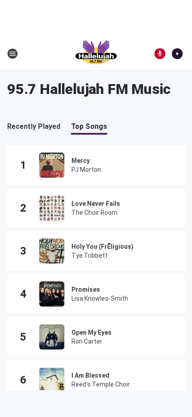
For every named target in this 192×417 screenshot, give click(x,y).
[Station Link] (96, 53)
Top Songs (89, 126)
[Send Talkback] (159, 53)
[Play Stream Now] (177, 53)
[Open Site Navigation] (12, 53)
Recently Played (33, 126)
